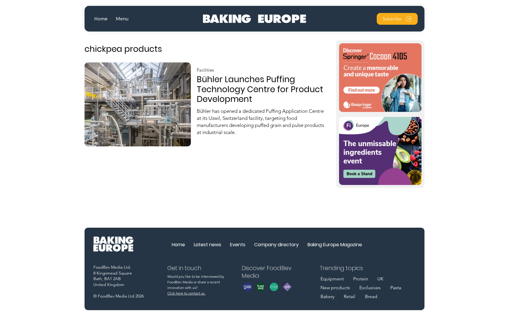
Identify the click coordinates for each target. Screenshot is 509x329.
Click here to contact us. (186, 293)
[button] (122, 19)
